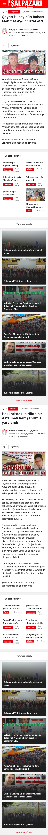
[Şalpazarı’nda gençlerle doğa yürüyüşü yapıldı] (24, 244)
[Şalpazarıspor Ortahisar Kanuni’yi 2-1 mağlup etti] (35, 608)
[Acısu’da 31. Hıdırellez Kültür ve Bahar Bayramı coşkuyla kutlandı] (24, 327)
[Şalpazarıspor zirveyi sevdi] (12, 200)
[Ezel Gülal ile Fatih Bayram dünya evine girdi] (35, 165)
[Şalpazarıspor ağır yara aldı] (35, 180)
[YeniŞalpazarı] (25, 4)
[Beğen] (4, 45)
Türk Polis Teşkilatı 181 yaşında (18, 393)
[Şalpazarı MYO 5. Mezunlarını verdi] (24, 271)
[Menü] (4, 4)
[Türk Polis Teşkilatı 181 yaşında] (24, 383)
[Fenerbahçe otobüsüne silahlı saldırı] (35, 623)
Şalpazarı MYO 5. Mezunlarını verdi (20, 281)
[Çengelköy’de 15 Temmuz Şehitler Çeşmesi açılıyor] (35, 637)
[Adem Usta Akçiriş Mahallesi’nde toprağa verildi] (12, 180)
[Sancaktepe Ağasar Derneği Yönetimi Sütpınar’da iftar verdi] (12, 165)
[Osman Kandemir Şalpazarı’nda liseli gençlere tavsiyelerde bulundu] (12, 608)
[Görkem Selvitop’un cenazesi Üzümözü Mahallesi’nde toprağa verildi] (24, 355)
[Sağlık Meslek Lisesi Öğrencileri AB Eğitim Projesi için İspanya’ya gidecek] (12, 623)
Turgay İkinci (15, 29)
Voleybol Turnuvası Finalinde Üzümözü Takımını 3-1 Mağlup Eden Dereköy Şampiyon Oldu (22, 306)
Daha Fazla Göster (24, 400)
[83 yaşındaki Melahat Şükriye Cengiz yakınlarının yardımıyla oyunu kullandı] (35, 200)
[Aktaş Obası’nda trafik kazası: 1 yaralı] (12, 637)
